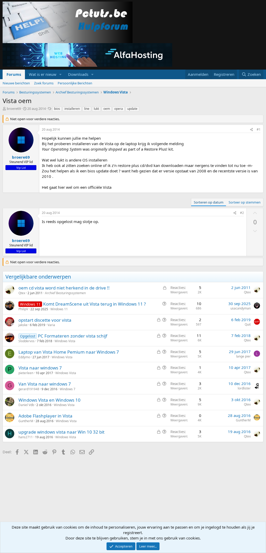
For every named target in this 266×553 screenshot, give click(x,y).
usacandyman (240, 308)
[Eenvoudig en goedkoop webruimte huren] (87, 55)
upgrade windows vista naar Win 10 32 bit (61, 432)
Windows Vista (65, 341)
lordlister (244, 388)
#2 (242, 213)
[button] (60, 74)
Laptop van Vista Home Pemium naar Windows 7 (68, 352)
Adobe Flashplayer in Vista (45, 416)
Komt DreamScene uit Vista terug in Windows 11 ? (94, 304)
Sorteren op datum (208, 202)
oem (106, 108)
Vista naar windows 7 (40, 368)
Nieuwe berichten (16, 83)
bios (57, 108)
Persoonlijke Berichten (75, 83)
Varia (51, 325)
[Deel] (251, 130)
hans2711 (25, 437)
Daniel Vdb (26, 405)
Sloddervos (26, 341)
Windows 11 (59, 309)
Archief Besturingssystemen (65, 293)
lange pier (243, 356)
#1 (259, 129)
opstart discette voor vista (44, 320)
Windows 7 (67, 389)
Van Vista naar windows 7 (44, 384)
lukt (96, 108)
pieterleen (25, 373)
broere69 (14, 108)
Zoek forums (44, 83)
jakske (23, 325)
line (86, 108)
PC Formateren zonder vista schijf (72, 336)
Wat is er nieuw (42, 74)
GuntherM (25, 421)
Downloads (78, 74)
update (132, 108)
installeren (72, 108)
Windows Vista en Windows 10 (49, 400)
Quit (248, 324)
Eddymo (24, 357)
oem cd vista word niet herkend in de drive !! (64, 288)
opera (118, 108)
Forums (13, 74)
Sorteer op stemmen (245, 202)
